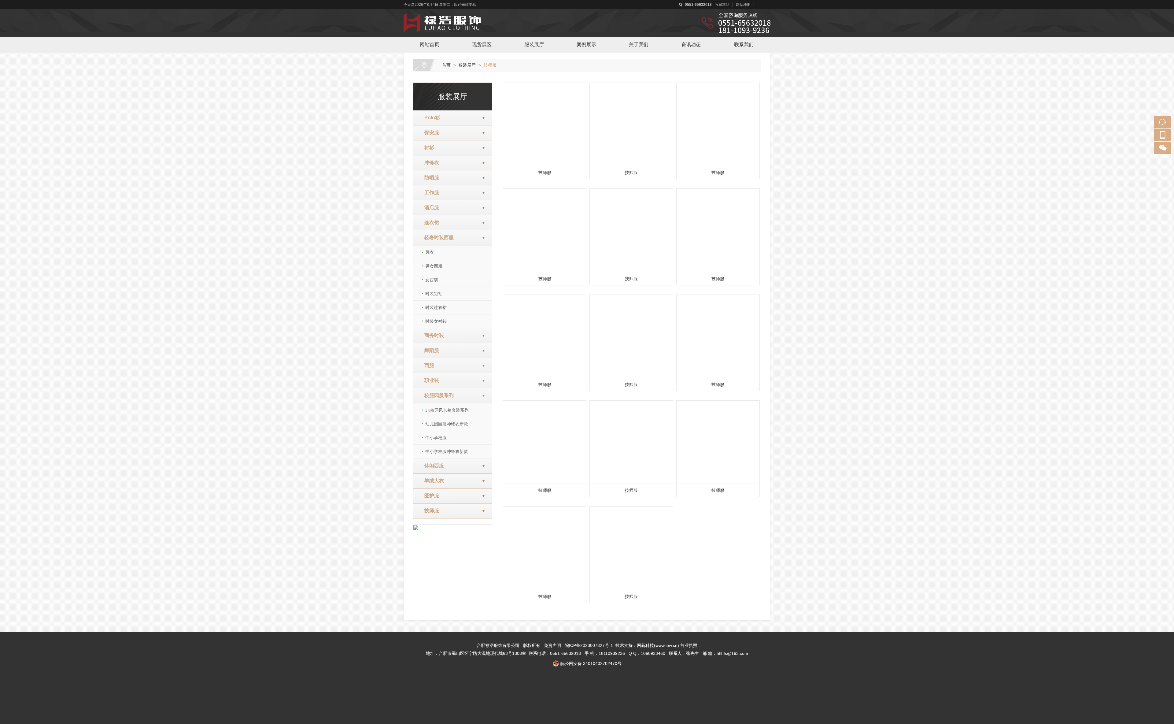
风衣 (429, 252)
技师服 (490, 65)
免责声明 (552, 645)
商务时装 (431, 335)
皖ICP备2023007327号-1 (589, 645)
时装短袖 (433, 293)
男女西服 (433, 266)
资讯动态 (691, 44)
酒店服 (429, 207)
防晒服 (429, 177)
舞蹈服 (429, 350)
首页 (446, 65)
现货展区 (482, 44)
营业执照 (688, 645)
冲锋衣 (429, 162)
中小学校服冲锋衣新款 (446, 451)
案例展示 (586, 44)
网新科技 (645, 645)
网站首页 (429, 44)
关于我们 (638, 44)
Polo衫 (429, 117)
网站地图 (743, 4)
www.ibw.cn (666, 645)
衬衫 (426, 147)
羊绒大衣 (431, 480)
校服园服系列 (436, 395)
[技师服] (544, 124)
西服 (426, 365)
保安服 (429, 132)
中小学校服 (436, 437)
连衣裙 (429, 222)
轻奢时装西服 (436, 237)
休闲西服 (431, 465)
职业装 (429, 380)
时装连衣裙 (436, 307)
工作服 (429, 192)
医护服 (429, 495)
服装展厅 (534, 44)
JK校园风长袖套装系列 (447, 410)
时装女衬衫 (436, 321)
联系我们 (744, 44)
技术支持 (624, 645)
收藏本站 (722, 4)
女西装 (431, 279)
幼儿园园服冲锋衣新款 (446, 423)
